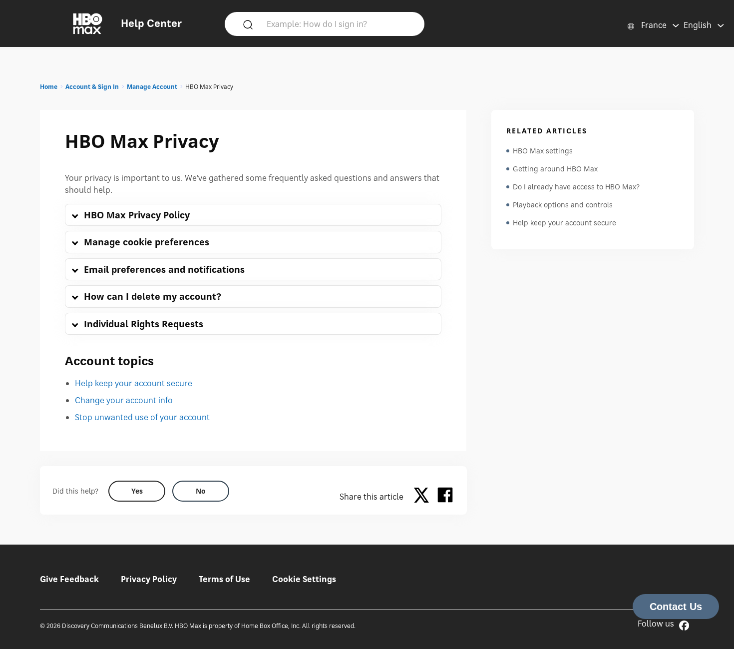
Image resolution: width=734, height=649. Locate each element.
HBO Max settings (543, 150)
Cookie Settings (304, 579)
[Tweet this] (424, 496)
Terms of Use (224, 579)
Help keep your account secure (133, 383)
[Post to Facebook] (445, 496)
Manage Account (152, 86)
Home (48, 86)
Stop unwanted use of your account (142, 417)
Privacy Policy (149, 579)
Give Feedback (69, 579)
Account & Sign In (92, 86)
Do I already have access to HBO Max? (576, 186)
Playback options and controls (563, 204)
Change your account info (124, 400)
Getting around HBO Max (555, 168)
